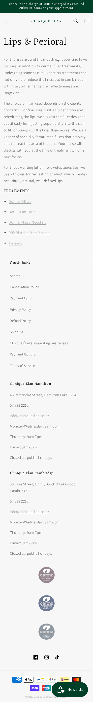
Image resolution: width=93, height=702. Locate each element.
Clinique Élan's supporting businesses (39, 343)
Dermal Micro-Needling (27, 222)
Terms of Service (22, 365)
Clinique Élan (40, 696)
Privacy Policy (20, 309)
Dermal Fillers (20, 201)
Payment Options (23, 298)
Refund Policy (20, 320)
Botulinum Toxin (22, 212)
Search (15, 275)
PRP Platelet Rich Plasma (29, 232)
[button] (6, 20)
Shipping (17, 332)
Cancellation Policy (24, 287)
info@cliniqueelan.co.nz (29, 416)
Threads (15, 243)
